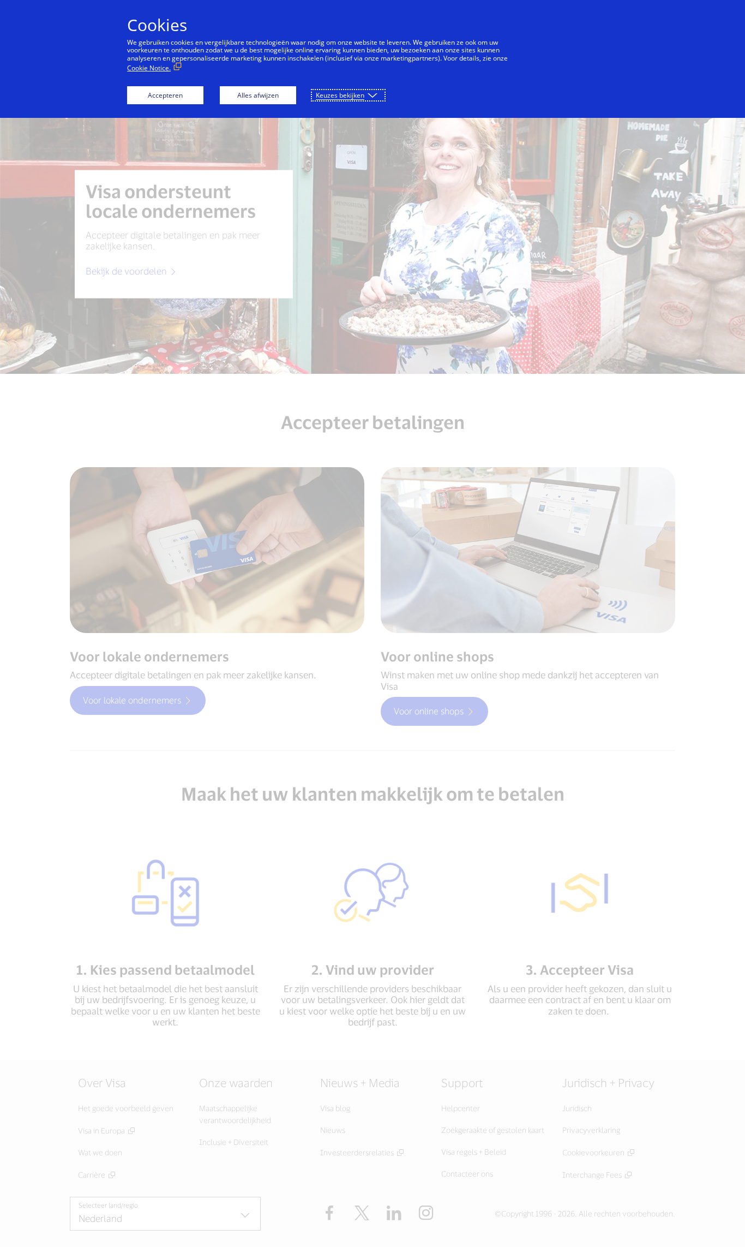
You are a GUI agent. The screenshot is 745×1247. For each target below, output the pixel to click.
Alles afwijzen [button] (258, 95)
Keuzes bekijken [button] (340, 95)
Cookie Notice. (149, 68)
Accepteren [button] (165, 95)
